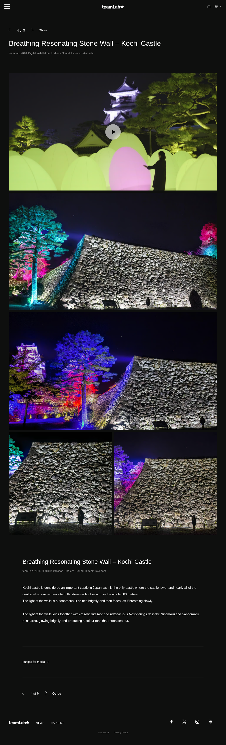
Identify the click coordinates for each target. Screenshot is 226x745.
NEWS (40, 723)
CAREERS (57, 723)
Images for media (34, 661)
